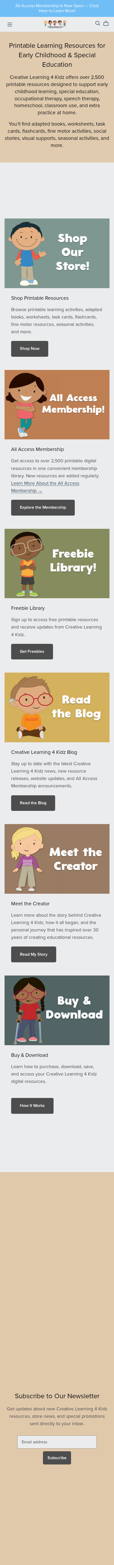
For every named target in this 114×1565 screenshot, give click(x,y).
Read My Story (33, 954)
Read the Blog (33, 803)
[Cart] (108, 23)
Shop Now (30, 348)
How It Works (32, 1105)
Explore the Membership (43, 507)
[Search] (97, 23)
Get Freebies (32, 651)
